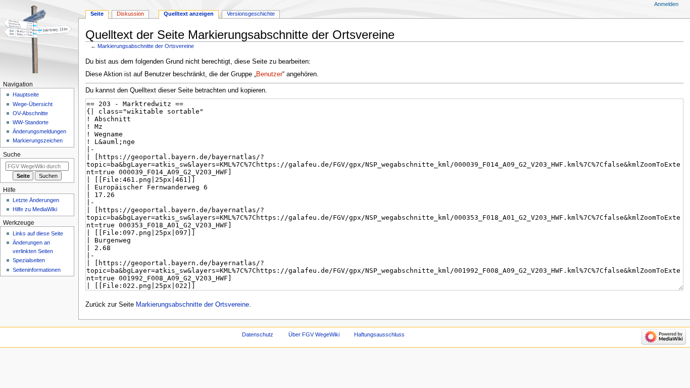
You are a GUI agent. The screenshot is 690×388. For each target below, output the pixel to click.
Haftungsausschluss (379, 334)
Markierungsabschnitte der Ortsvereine (145, 46)
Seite (97, 14)
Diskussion (130, 14)
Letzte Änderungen (36, 200)
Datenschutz (257, 334)
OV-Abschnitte (30, 113)
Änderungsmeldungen (39, 131)
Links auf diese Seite (38, 233)
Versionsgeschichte (251, 14)
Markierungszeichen (38, 140)
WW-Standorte (30, 122)
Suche (12, 155)
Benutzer (269, 74)
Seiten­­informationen (37, 270)
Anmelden (666, 4)
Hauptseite (26, 94)
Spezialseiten (29, 260)
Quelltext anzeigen (189, 14)
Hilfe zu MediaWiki (35, 209)
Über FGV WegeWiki (313, 334)
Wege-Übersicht (33, 104)
